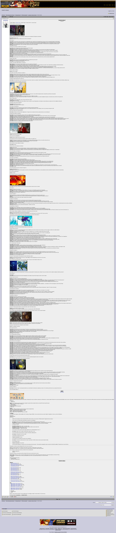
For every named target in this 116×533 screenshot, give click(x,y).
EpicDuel (55, 528)
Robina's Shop (18, 22)
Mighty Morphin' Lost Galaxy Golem (16, 486)
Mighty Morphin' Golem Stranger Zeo (16, 484)
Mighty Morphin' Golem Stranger (15, 483)
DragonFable (47, 528)
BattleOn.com (60, 528)
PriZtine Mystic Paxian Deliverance (16, 472)
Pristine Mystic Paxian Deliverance (16, 465)
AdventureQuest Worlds (66, 528)
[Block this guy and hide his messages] (15, 496)
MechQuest (52, 528)
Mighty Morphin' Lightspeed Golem (16, 487)
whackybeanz (5, 20)
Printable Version (111, 13)
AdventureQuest (42, 528)
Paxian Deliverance (13, 463)
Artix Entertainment (73, 528)
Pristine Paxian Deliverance (15, 464)
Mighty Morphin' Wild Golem (15, 489)
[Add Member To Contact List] (12, 496)
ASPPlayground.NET (58, 532)
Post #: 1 (111, 496)
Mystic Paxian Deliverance (15, 467)
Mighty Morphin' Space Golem (15, 485)
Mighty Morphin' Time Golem (15, 488)
